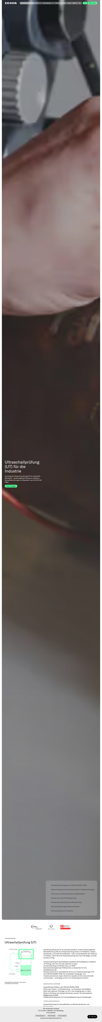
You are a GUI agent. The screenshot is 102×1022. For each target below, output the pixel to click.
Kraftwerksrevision (73, 906)
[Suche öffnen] (80, 3)
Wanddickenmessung (58, 902)
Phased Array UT (56, 898)
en (75, 3)
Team (57, 3)
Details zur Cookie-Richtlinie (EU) (51, 1018)
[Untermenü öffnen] (32, 3)
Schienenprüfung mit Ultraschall (62, 911)
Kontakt (63, 3)
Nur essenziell (62, 1015)
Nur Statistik (51, 1015)
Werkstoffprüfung (26, 3)
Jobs (69, 3)
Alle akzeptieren (40, 1015)
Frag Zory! (93, 1016)
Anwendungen (47, 3)
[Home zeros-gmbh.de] (11, 3)
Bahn (37, 3)
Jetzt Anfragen (11, 486)
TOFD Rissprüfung (70, 898)
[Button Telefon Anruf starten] (85, 3)
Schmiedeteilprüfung (58, 906)
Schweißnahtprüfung (74, 902)
